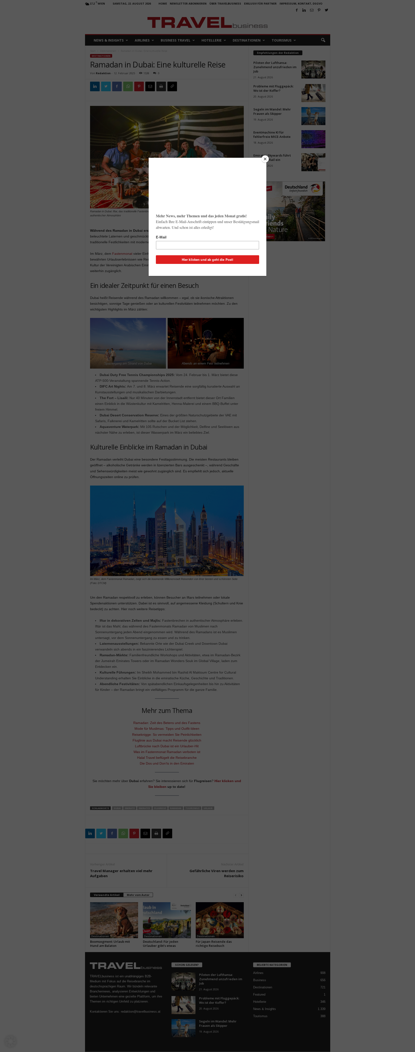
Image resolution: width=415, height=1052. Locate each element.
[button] (10, 1041)
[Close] (265, 159)
